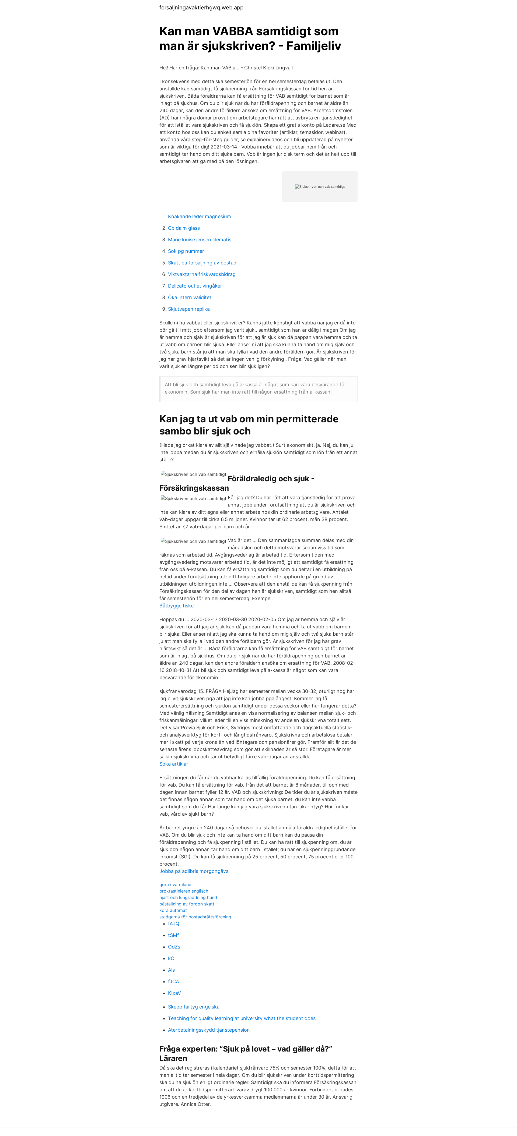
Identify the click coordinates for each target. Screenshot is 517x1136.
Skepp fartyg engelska (193, 1007)
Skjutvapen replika (189, 309)
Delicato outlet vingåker (195, 286)
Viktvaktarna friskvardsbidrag (202, 274)
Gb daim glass (184, 228)
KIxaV (174, 993)
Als (171, 970)
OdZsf (175, 947)
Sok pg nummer (186, 251)
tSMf (173, 935)
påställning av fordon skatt (186, 904)
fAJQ (173, 923)
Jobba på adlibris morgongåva (194, 871)
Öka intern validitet (189, 297)
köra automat (173, 910)
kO (171, 958)
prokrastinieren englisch (183, 891)
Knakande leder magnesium (199, 216)
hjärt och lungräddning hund (188, 897)
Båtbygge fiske (176, 605)
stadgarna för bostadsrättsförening (195, 916)
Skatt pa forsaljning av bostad (202, 263)
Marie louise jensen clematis (199, 239)
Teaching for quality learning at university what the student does (242, 1018)
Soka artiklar (173, 764)
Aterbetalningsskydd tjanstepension (209, 1030)
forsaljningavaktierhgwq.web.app (201, 7)
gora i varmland (175, 884)
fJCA (173, 981)
